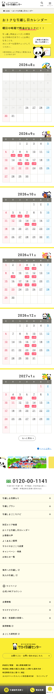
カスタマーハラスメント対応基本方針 (18, 676)
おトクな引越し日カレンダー (16, 530)
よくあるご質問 (10, 541)
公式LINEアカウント (12, 591)
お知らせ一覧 (9, 557)
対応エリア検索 (10, 525)
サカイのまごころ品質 (13, 546)
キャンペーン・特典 (12, 551)
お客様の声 (8, 535)
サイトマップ (42, 676)
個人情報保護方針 (23, 665)
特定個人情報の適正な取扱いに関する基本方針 (22, 669)
